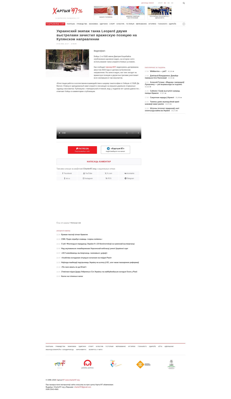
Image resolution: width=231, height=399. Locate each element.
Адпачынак (169, 346)
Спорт (112, 24)
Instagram (89, 178)
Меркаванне (141, 24)
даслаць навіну (147, 3)
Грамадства (82, 24)
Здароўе (172, 24)
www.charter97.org (72, 380)
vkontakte (130, 173)
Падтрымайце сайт (82, 150)
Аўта (160, 346)
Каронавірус (81, 349)
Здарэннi (104, 24)
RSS (109, 178)
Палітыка (71, 24)
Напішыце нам (76, 223)
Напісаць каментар (99, 162)
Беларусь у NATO (96, 349)
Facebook (68, 173)
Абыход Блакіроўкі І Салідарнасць (60, 349)
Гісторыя (130, 24)
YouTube (88, 173)
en (172, 3)
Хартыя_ (67, 11)
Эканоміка (93, 24)
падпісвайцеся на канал (115, 150)
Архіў (160, 3)
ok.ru (68, 178)
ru (169, 3)
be (165, 3)
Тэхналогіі (162, 24)
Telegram (130, 178)
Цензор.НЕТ (111, 67)
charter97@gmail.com (82, 387)
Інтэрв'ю (152, 24)
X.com (109, 173)
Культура (120, 24)
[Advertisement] (93, 202)
